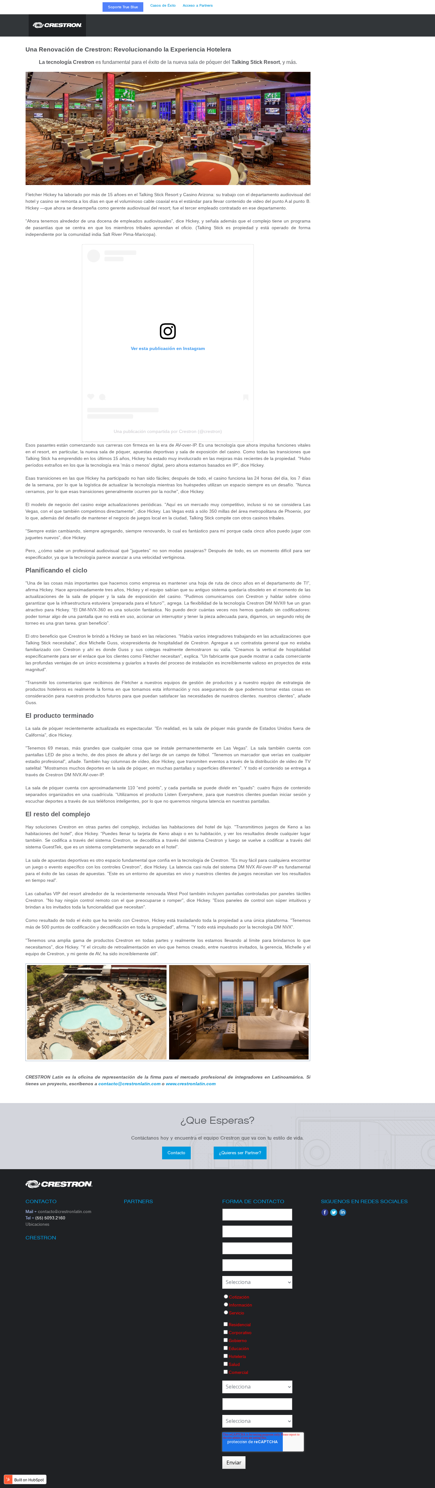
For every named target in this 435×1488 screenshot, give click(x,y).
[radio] (257, 1296)
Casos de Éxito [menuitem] (163, 5)
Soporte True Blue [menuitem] (123, 7)
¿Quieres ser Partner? (240, 1152)
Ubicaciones (37, 1224)
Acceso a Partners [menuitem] (198, 5)
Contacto (176, 1152)
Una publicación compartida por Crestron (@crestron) (168, 431)
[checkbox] (257, 1304)
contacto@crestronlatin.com (64, 1211)
